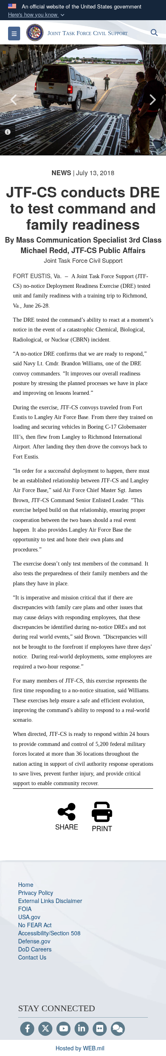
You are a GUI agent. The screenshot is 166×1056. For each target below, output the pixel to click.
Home (25, 884)
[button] (37, 14)
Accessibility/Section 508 (49, 933)
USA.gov (29, 917)
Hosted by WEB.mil (80, 1048)
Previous (14, 100)
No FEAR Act (35, 925)
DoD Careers (35, 949)
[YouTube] (63, 1029)
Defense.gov (34, 941)
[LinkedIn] (82, 1029)
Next (152, 100)
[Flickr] (100, 1029)
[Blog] (118, 1029)
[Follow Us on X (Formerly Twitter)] (45, 1029)
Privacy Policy (35, 892)
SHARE (66, 826)
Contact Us (32, 957)
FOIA (24, 909)
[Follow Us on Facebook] (27, 1029)
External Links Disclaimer (50, 901)
